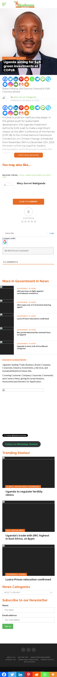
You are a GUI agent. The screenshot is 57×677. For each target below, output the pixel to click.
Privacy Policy (47, 660)
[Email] (15, 84)
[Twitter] (10, 79)
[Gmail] (21, 84)
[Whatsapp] (32, 79)
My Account (29, 662)
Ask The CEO (23, 657)
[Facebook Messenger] (5, 84)
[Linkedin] (15, 79)
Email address (9, 615)
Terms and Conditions (28, 660)
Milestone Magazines (40, 657)
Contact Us (10, 660)
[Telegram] (37, 79)
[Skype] (48, 79)
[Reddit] (26, 79)
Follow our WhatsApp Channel (21, 444)
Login (51, 233)
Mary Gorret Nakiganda (25, 97)
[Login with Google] (4, 242)
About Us (11, 657)
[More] (26, 84)
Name (5, 605)
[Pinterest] (21, 79)
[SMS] (42, 79)
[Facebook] (5, 79)
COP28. (21, 175)
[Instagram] (10, 84)
